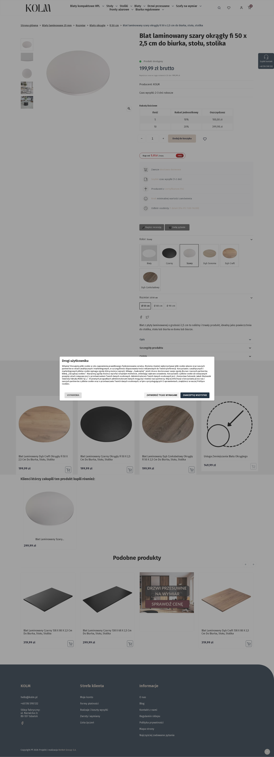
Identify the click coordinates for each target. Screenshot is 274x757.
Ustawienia (73, 395)
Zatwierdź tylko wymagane (162, 395)
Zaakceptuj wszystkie (195, 395)
